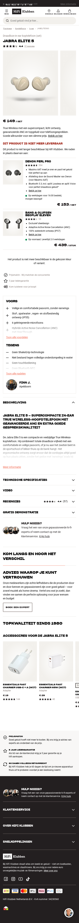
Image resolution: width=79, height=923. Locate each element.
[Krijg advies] (68, 912)
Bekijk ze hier (55, 135)
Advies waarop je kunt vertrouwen (30, 575)
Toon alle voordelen (17, 337)
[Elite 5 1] (30, 83)
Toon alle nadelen (16, 373)
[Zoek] (7, 20)
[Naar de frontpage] (23, 11)
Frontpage (7, 28)
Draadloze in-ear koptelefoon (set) (22, 35)
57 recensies (29, 46)
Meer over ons (51, 870)
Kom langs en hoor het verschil (29, 556)
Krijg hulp (44, 536)
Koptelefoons (20, 28)
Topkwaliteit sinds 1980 (32, 623)
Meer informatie (68, 3)
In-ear (31, 28)
